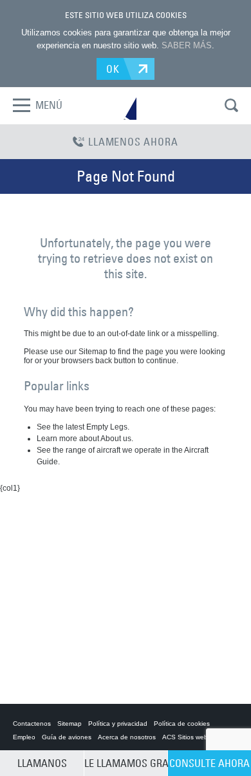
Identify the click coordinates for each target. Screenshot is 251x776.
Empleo (24, 737)
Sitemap (69, 723)
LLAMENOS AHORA (133, 141)
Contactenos (32, 723)
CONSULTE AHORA (209, 763)
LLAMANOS (42, 763)
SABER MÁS (187, 45)
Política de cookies (182, 723)
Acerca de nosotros (127, 737)
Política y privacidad (117, 723)
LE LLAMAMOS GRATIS (125, 763)
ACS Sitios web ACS (192, 737)
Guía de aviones (66, 737)
